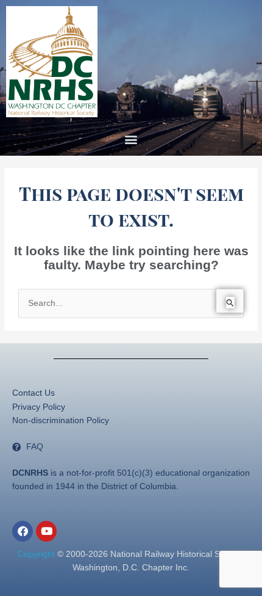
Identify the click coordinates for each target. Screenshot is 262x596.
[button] (131, 139)
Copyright (36, 554)
